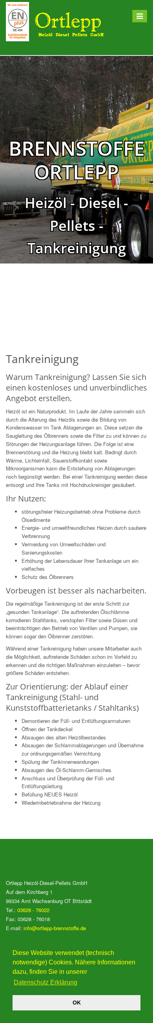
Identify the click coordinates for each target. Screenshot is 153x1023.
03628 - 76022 (33, 910)
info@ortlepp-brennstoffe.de (55, 928)
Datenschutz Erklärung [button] (45, 982)
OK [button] (77, 1002)
